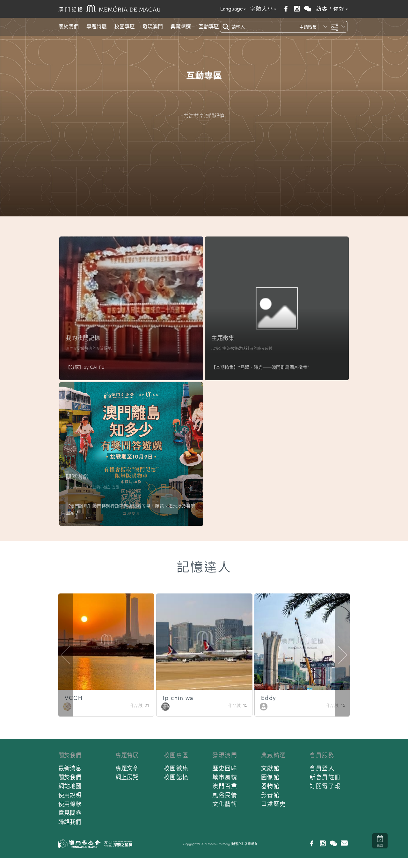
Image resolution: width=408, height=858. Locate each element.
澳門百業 (224, 786)
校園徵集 (176, 768)
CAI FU (97, 367)
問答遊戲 (77, 477)
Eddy (268, 697)
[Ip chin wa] (165, 706)
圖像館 (270, 777)
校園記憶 (176, 777)
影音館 (270, 795)
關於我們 (68, 27)
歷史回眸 (224, 768)
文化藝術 (224, 804)
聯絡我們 (69, 821)
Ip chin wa (178, 697)
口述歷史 (273, 804)
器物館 (270, 786)
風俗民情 (224, 795)
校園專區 (124, 27)
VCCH (74, 697)
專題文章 (126, 768)
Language (231, 9)
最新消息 (69, 768)
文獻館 (270, 768)
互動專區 (209, 27)
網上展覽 (126, 777)
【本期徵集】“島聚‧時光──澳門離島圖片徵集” (260, 367)
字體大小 (261, 9)
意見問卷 (69, 813)
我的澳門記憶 (83, 338)
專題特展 (96, 27)
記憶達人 (204, 567)
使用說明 (69, 795)
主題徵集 (222, 338)
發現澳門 (152, 27)
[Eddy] (263, 706)
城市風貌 (224, 777)
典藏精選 (181, 27)
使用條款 (69, 804)
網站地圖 (69, 786)
